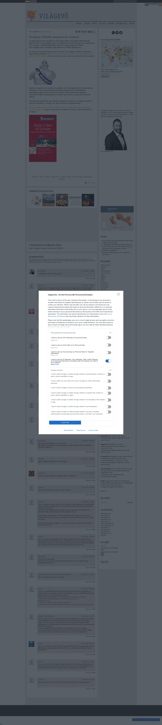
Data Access (81, 430)
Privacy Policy (93, 430)
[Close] (119, 295)
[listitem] (81, 333)
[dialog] (81, 362)
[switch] (108, 337)
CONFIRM (65, 422)
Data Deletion (68, 430)
